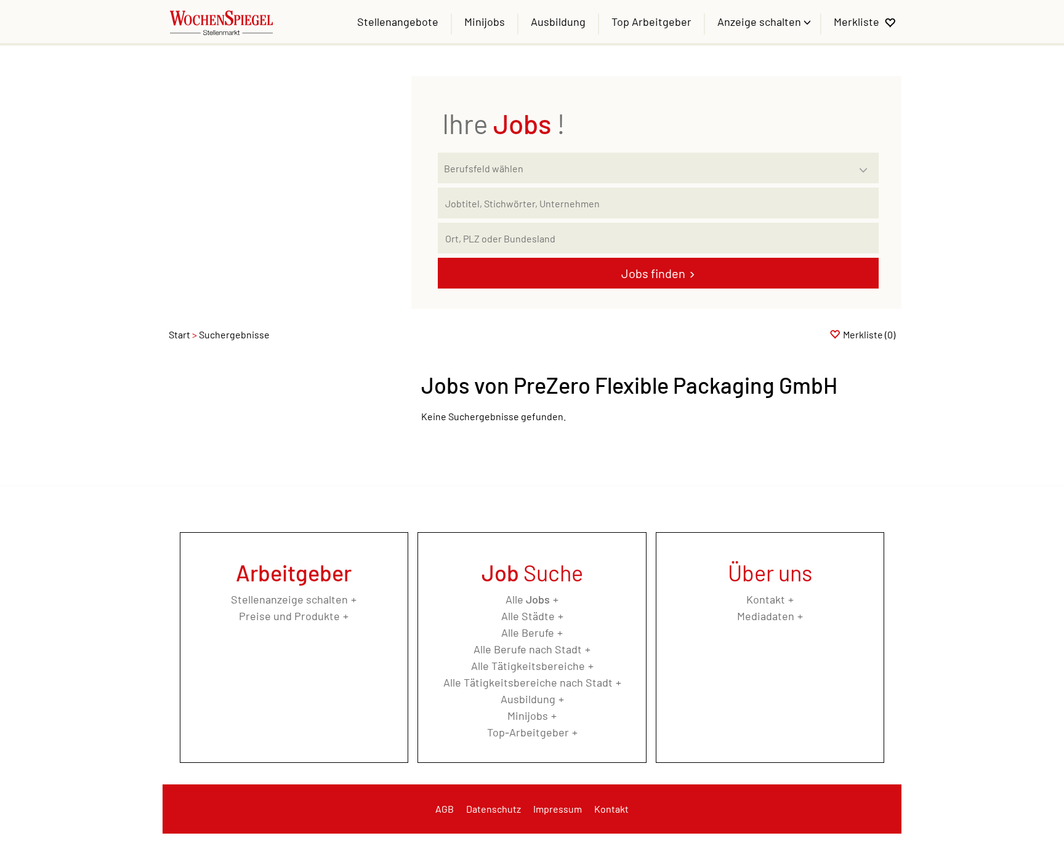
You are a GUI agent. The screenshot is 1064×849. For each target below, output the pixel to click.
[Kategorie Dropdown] (866, 165)
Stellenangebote (397, 21)
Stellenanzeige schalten (289, 599)
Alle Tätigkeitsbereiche (528, 665)
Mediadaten (765, 616)
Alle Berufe (527, 632)
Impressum (557, 809)
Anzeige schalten (760, 21)
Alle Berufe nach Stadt (528, 649)
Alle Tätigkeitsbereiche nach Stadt (528, 682)
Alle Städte (528, 616)
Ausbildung (558, 21)
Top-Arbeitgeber (528, 732)
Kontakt (765, 599)
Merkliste (856, 21)
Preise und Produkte (289, 616)
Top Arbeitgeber (651, 21)
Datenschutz (493, 809)
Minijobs (484, 21)
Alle (528, 599)
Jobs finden (653, 273)
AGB (444, 809)
